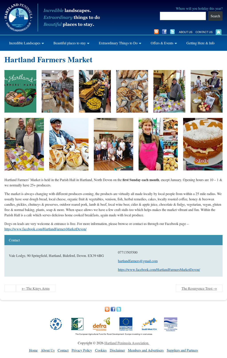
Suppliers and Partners (182, 350)
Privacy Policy (82, 350)
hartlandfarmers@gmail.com (138, 260)
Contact (63, 350)
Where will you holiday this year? (199, 8)
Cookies (101, 350)
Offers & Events (162, 43)
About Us (185, 32)
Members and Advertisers (146, 350)
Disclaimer (117, 350)
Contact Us (204, 32)
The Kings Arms (36, 288)
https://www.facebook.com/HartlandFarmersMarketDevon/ (45, 229)
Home (33, 350)
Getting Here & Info (200, 43)
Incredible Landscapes (24, 43)
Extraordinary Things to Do (118, 43)
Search (215, 16)
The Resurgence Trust (199, 288)
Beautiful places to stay (69, 43)
